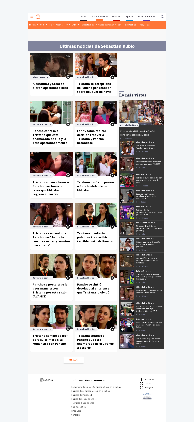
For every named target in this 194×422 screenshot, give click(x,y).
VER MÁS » (73, 360)
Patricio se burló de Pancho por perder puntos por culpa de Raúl (149, 180)
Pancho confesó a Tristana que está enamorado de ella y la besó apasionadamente (50, 137)
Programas (145, 24)
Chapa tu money (106, 24)
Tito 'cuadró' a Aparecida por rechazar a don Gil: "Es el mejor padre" (148, 340)
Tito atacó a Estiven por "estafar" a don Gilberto (146, 146)
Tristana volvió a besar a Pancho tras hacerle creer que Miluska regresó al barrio (51, 188)
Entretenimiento (100, 16)
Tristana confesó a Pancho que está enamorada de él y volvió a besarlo (95, 342)
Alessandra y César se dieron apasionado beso (50, 86)
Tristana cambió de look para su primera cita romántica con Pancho (50, 340)
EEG (50, 24)
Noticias (116, 16)
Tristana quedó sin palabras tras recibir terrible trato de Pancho (95, 237)
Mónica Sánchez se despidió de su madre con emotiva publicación (148, 244)
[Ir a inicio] (38, 17)
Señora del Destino (127, 24)
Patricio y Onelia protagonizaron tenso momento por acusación (149, 212)
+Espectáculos (87, 24)
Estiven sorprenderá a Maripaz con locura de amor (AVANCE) (148, 163)
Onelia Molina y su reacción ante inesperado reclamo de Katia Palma (149, 324)
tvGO (83, 16)
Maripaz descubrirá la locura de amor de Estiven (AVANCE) (149, 291)
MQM (74, 24)
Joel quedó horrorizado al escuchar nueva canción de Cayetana (147, 260)
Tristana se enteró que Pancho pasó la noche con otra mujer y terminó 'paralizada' (51, 239)
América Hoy (62, 24)
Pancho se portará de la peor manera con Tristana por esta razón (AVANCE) (50, 290)
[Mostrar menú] (32, 17)
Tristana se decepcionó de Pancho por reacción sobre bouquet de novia (94, 88)
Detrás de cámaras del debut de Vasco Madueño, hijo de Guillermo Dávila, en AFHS (149, 308)
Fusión (32, 24)
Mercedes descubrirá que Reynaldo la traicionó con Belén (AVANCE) (149, 228)
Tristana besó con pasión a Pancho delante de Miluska (95, 186)
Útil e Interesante (146, 16)
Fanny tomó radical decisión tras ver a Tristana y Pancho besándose (91, 137)
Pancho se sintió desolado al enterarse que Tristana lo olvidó (93, 288)
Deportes (129, 16)
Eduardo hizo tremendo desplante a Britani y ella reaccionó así (146, 196)
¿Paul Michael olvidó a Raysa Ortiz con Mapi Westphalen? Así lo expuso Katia (148, 276)
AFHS (42, 24)
